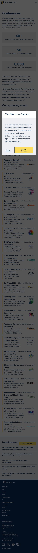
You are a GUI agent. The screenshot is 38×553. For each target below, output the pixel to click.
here (16, 136)
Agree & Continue (24, 150)
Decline (8, 150)
